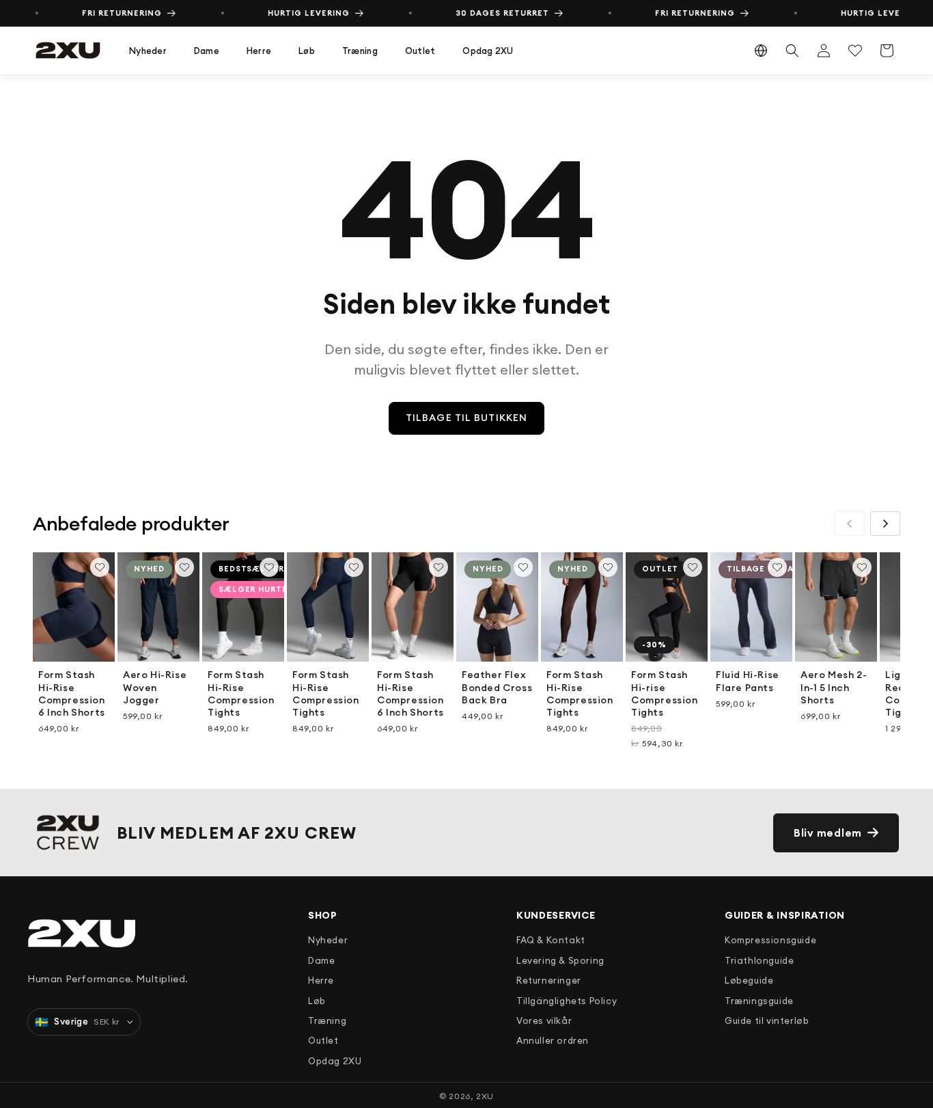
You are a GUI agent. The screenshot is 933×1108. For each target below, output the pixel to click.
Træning (360, 50)
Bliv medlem (828, 832)
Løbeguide (749, 980)
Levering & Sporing (560, 960)
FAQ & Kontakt (550, 939)
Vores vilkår (544, 1020)
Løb (306, 50)
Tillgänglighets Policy (566, 1000)
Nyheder (148, 50)
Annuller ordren (552, 1040)
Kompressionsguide (770, 939)
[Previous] (850, 523)
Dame (206, 50)
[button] (147, 51)
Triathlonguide (759, 960)
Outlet (420, 50)
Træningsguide (759, 1000)
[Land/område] (761, 51)
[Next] (885, 523)
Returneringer (548, 980)
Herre (259, 50)
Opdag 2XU (487, 50)
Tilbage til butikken (466, 417)
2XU (485, 1096)
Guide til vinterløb (767, 1020)
